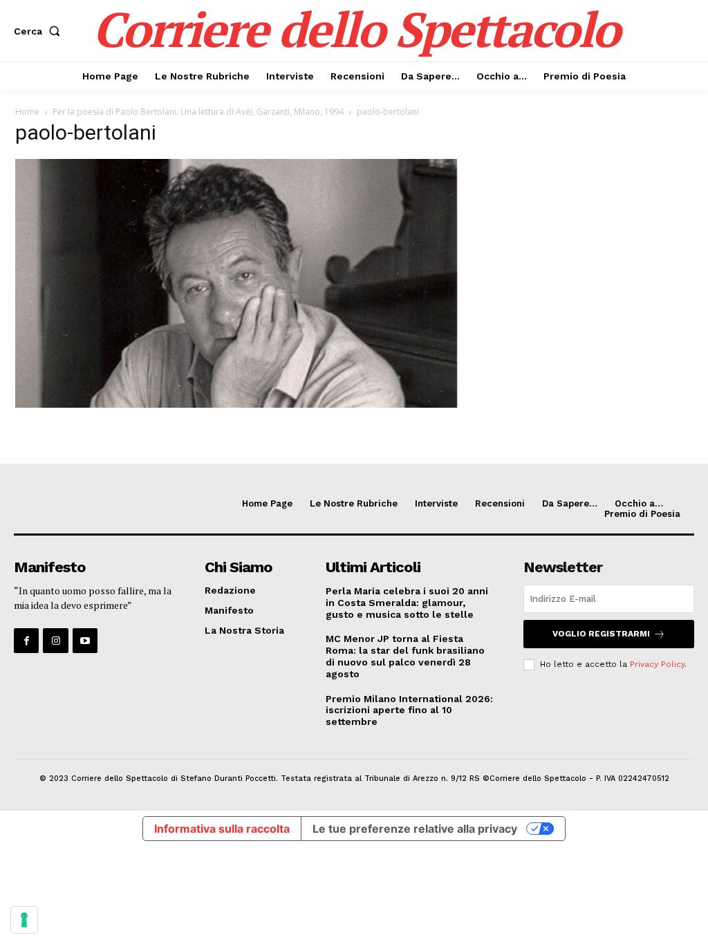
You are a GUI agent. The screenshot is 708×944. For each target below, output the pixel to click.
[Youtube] (85, 640)
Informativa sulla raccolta (222, 829)
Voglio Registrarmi (601, 634)
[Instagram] (55, 640)
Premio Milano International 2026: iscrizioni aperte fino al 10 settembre (409, 710)
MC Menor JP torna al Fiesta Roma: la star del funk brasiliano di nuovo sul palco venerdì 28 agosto (405, 656)
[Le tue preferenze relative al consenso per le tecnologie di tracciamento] (24, 920)
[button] (40, 31)
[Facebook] (26, 640)
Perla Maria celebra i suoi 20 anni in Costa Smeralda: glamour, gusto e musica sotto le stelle (407, 602)
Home (27, 111)
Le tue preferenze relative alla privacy (415, 829)
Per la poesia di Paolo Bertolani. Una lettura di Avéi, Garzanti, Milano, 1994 (198, 111)
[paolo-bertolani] (236, 404)
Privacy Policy (657, 664)
